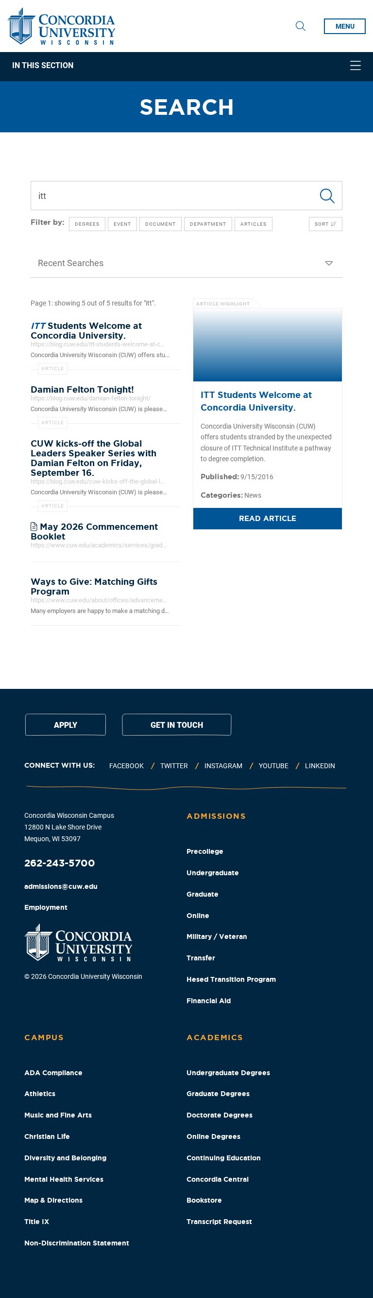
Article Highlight (223, 303)
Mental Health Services (63, 1179)
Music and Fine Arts (58, 1115)
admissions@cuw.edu (61, 886)
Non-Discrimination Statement (76, 1243)
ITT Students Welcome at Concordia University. (256, 401)
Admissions (216, 815)
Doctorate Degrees (219, 1115)
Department (208, 224)
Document (160, 224)
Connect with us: (59, 765)
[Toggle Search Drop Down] (300, 26)
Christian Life (47, 1136)
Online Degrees (213, 1136)
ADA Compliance (53, 1073)
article (52, 368)
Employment (46, 907)
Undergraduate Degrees (228, 1073)
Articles (253, 224)
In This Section (42, 66)
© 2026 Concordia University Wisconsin (83, 976)
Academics (214, 1037)
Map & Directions (53, 1200)
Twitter (174, 766)
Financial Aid (208, 1001)
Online (197, 915)
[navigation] (186, 66)
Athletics (39, 1094)
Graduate (202, 894)
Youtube (273, 766)
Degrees (87, 224)
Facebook (126, 766)
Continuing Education (223, 1158)
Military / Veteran (216, 936)
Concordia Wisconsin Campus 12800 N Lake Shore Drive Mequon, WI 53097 (69, 827)
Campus (44, 1037)
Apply (65, 725)
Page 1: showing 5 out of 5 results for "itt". (93, 303)
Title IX (36, 1222)
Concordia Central (217, 1179)
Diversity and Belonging (65, 1158)
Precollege (204, 851)
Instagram (223, 766)
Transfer (200, 958)
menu (345, 26)
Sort (322, 224)
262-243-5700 (59, 862)
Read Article (267, 518)
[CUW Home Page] (61, 26)
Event (122, 224)
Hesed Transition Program (231, 979)
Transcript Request (219, 1222)
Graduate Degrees (218, 1094)
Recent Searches (70, 263)
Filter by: (47, 222)
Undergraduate (212, 873)
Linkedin (320, 766)
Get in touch (177, 725)
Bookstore (204, 1200)
